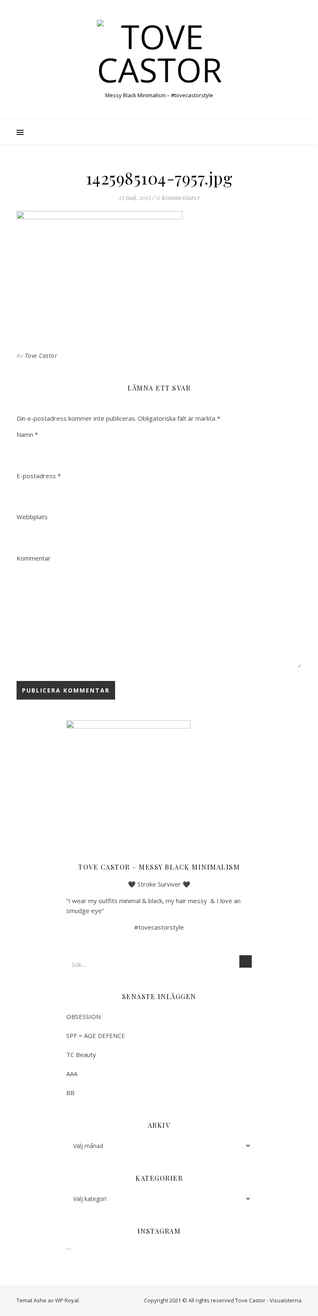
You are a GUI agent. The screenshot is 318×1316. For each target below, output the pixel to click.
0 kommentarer (178, 197)
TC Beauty (81, 1054)
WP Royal (67, 1300)
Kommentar (34, 558)
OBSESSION (83, 1016)
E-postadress (39, 476)
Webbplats (32, 517)
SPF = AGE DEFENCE (95, 1035)
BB (70, 1092)
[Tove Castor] (159, 53)
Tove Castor (41, 356)
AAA (71, 1073)
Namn (27, 434)
